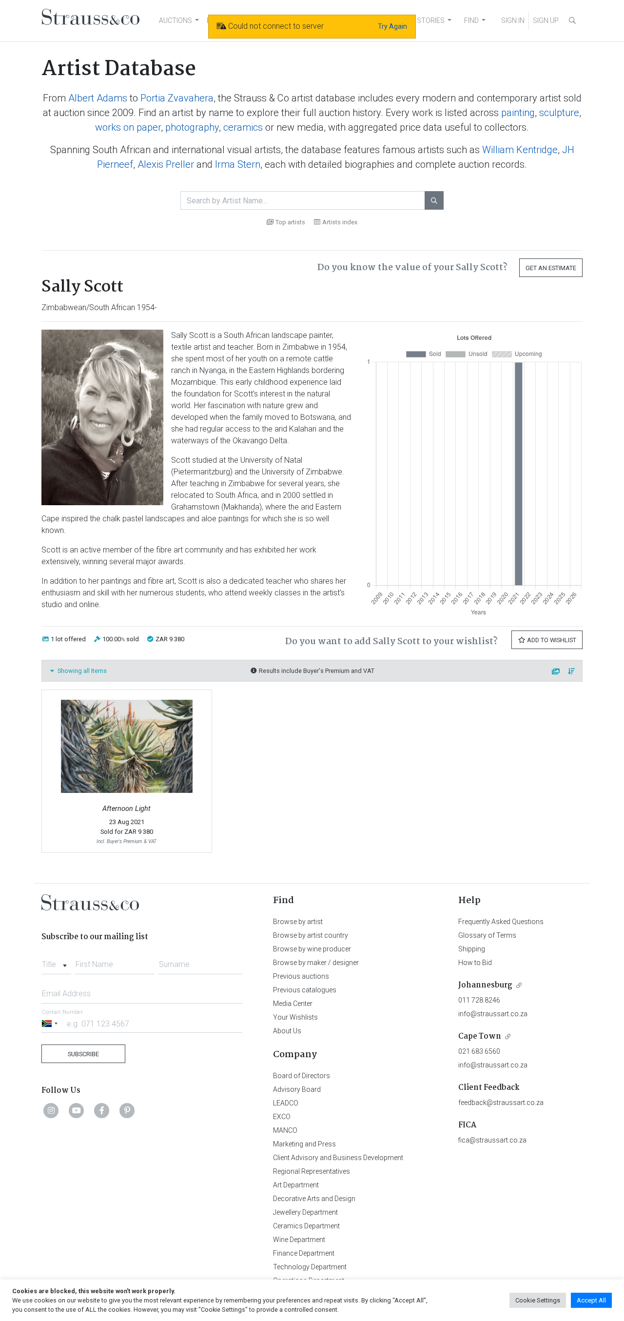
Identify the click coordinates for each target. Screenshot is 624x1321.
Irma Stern (237, 164)
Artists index (339, 222)
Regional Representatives (311, 1171)
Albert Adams (97, 98)
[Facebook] (102, 1110)
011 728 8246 (479, 1000)
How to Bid (475, 962)
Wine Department (299, 1239)
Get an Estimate (551, 268)
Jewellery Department (305, 1212)
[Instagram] (51, 1110)
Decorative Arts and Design (314, 1199)
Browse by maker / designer (316, 962)
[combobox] (56, 961)
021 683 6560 (479, 1051)
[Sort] (572, 671)
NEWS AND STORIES (413, 20)
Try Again (392, 26)
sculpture (559, 112)
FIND (471, 20)
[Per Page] (556, 671)
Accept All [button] (591, 1300)
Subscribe (83, 1054)
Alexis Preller (165, 164)
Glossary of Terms (487, 935)
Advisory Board (297, 1089)
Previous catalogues (304, 990)
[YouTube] (76, 1110)
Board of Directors (301, 1076)
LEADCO (285, 1103)
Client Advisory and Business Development (338, 1158)
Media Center (292, 1003)
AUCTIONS (175, 20)
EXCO (282, 1117)
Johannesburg (485, 985)
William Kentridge (520, 150)
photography (192, 127)
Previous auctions (301, 976)
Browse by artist (298, 922)
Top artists (290, 222)
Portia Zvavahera (177, 98)
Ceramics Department (306, 1226)
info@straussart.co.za (492, 1014)
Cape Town (479, 1036)
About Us (287, 1031)
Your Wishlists (295, 1017)
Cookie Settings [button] (537, 1300)
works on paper (128, 127)
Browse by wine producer (312, 949)
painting (518, 112)
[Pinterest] (127, 1110)
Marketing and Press (304, 1144)
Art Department (296, 1185)
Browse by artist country (310, 935)
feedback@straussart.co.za (501, 1102)
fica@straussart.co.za (492, 1140)
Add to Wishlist (551, 640)
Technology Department (310, 1267)
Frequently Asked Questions (501, 922)
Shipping (471, 949)
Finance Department (303, 1253)
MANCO (285, 1130)
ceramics (243, 127)
